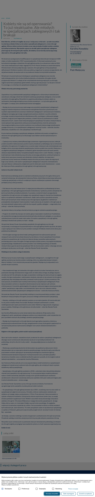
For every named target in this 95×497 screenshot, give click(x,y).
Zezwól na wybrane (85, 493)
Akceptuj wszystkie (52, 493)
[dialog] (47, 248)
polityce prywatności (13, 485)
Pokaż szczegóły (73, 489)
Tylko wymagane (68, 493)
